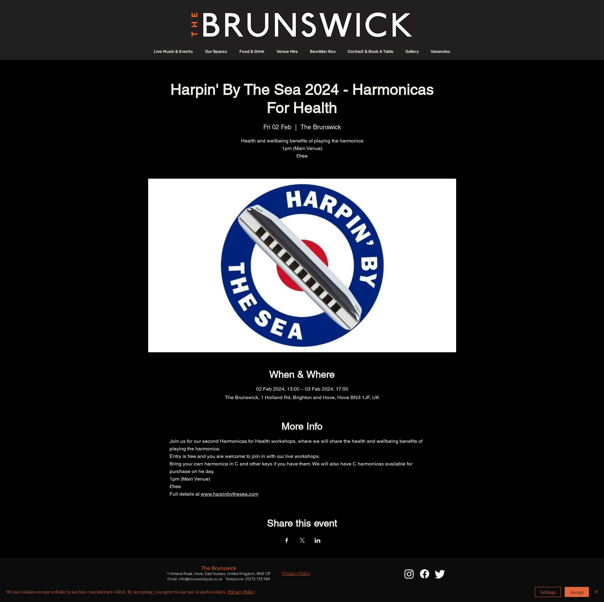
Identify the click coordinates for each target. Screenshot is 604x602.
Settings (548, 592)
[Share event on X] (302, 540)
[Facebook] (424, 574)
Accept (577, 592)
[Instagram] (409, 574)
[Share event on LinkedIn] (318, 540)
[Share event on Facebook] (287, 540)
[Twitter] (440, 574)
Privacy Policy (241, 592)
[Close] (596, 592)
